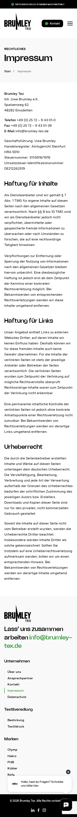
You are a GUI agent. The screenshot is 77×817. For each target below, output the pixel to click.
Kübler (12, 768)
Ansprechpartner (20, 678)
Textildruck (15, 726)
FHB (10, 762)
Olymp (12, 750)
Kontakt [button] (55, 23)
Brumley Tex (27, 800)
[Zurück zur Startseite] (17, 21)
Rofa (11, 775)
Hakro (11, 756)
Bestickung (15, 720)
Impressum (15, 690)
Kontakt (13, 684)
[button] (70, 23)
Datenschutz (16, 697)
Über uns (14, 672)
